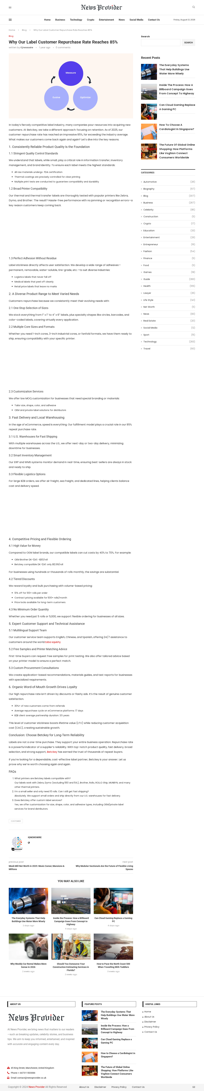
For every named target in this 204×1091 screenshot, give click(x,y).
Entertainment (106, 19)
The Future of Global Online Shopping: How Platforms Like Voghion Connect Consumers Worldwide (117, 1072)
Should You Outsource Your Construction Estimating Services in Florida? (71, 967)
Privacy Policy (119, 1087)
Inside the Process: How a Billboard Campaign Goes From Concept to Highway (71, 921)
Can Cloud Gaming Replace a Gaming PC (116, 1041)
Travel (169, 348)
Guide (169, 279)
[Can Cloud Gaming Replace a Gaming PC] (113, 901)
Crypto (90, 19)
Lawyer (169, 293)
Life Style (169, 300)
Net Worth (169, 306)
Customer (16, 821)
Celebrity (169, 209)
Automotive (169, 181)
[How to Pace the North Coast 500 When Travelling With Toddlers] (113, 947)
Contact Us (154, 19)
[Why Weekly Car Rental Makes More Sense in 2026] (28, 947)
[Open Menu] (10, 19)
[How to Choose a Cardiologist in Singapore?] (90, 1057)
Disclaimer (100, 1087)
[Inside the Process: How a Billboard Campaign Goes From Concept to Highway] (71, 901)
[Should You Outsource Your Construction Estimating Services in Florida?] (71, 947)
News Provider (37, 1086)
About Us (84, 1087)
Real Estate (169, 320)
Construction (169, 216)
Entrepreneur (169, 244)
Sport (169, 334)
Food (169, 265)
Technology (76, 19)
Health (169, 286)
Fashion (169, 251)
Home (47, 19)
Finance (169, 258)
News (122, 19)
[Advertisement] (71, 232)
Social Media (136, 19)
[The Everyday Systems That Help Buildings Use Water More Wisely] (28, 901)
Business (60, 19)
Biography (169, 188)
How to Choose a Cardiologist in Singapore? (118, 1055)
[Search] (193, 7)
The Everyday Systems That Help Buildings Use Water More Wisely (174, 69)
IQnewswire (27, 47)
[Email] (10, 7)
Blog (24, 30)
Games (169, 272)
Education (169, 230)
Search (145, 36)
